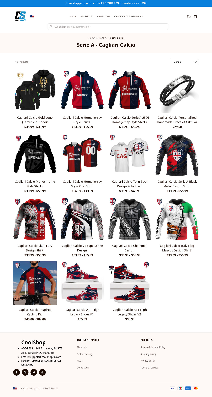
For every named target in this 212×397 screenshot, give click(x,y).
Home (91, 37)
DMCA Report (50, 388)
